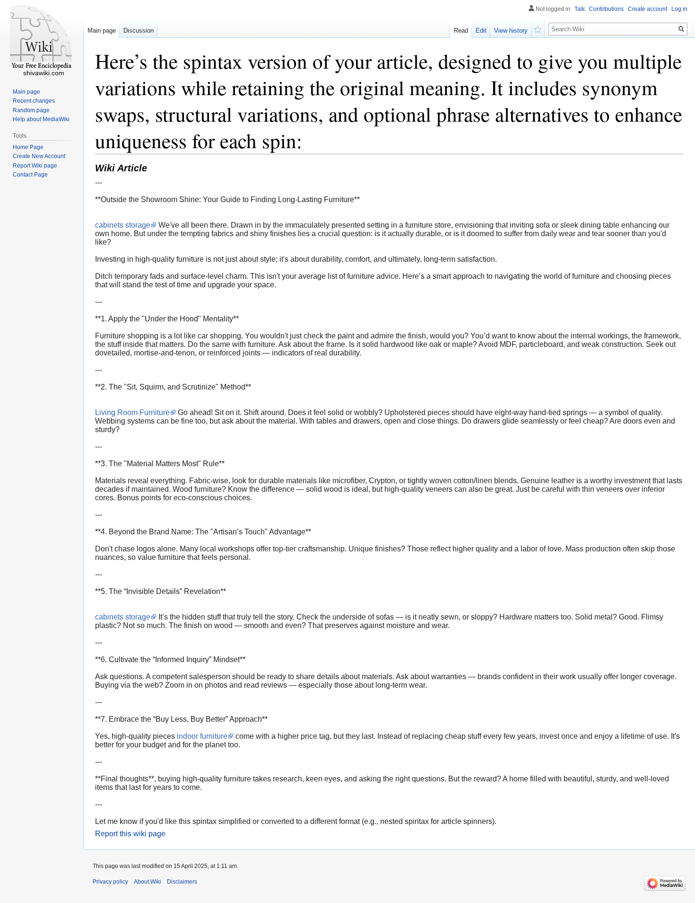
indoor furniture (202, 736)
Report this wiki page (130, 834)
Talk (579, 9)
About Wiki (147, 881)
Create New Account (39, 156)
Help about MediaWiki (41, 119)
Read (461, 30)
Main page (101, 30)
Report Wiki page (35, 165)
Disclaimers (182, 881)
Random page (31, 110)
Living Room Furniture (132, 412)
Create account (647, 9)
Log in (679, 9)
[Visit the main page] (41, 38)
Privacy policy (110, 881)
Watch (538, 28)
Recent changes (34, 100)
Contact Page (30, 174)
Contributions (606, 9)
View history (511, 30)
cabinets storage (122, 225)
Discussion (138, 30)
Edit (481, 30)
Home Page (28, 147)
